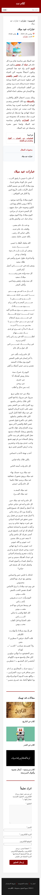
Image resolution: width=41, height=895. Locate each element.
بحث (4, 10)
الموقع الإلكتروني (26, 841)
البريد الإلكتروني (25, 834)
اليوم (33, 68)
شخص (18, 65)
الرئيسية (31, 21)
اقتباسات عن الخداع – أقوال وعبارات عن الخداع (20, 139)
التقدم (8, 76)
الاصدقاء (30, 101)
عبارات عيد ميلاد (27, 156)
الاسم (29, 827)
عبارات (23, 21)
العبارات (25, 120)
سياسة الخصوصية (23, 883)
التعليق (29, 804)
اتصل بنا (33, 883)
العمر (15, 76)
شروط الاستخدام (10, 883)
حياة (26, 65)
